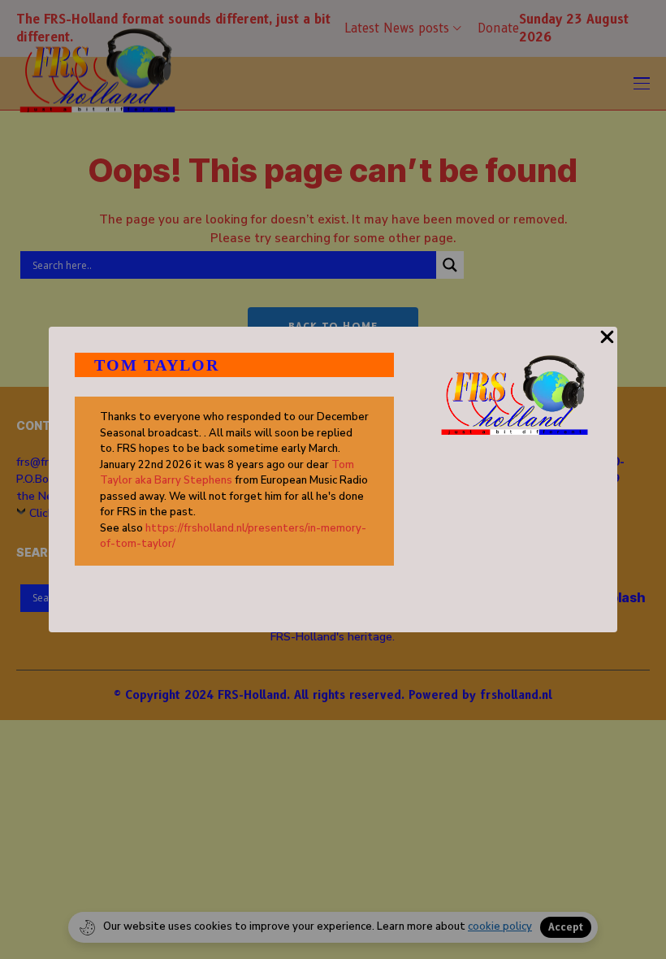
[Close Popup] (607, 346)
